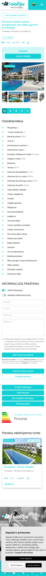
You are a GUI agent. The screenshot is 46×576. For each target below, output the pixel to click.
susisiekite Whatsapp (23, 398)
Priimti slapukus (26, 558)
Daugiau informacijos (24, 552)
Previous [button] (4, 76)
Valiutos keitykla (23, 56)
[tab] (4, 111)
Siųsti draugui (23, 392)
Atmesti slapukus (33, 565)
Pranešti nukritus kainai (23, 371)
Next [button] (41, 76)
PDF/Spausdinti (23, 403)
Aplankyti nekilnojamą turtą (19, 295)
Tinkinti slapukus (16, 565)
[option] (23, 76)
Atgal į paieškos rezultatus (15, 15)
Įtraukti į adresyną (23, 387)
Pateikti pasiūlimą (23, 376)
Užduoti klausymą (14, 290)
